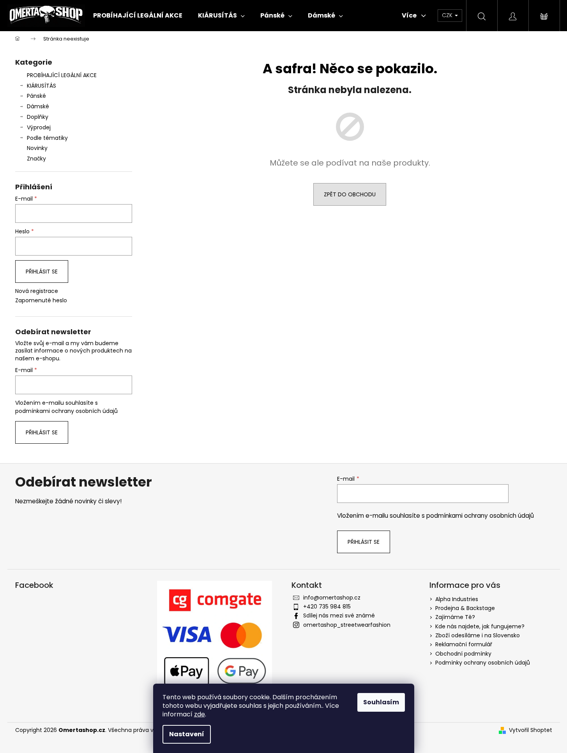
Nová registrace (36, 291)
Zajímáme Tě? (455, 617)
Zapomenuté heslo (41, 300)
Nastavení (186, 734)
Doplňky (37, 117)
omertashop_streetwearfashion (346, 625)
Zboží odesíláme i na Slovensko (477, 635)
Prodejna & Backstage (465, 608)
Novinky (37, 148)
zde (199, 714)
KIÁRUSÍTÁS (41, 86)
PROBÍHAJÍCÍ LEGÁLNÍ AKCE (62, 75)
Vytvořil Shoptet (530, 730)
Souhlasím (381, 702)
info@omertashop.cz (331, 597)
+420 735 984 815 (327, 606)
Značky (36, 158)
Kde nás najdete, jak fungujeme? (480, 626)
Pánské (36, 96)
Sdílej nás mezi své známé (339, 615)
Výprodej (39, 127)
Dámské (38, 106)
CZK (448, 15)
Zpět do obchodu (350, 194)
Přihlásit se (42, 271)
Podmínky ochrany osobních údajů (482, 663)
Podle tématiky (47, 138)
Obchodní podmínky (463, 654)
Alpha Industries (456, 599)
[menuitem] (137, 15)
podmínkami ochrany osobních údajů (66, 411)
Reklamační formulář (463, 644)
